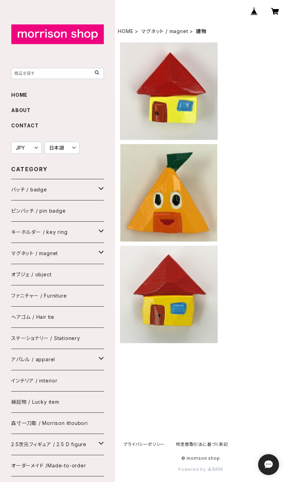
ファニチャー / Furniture (39, 296)
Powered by (193, 469)
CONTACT (25, 125)
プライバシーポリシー (144, 444)
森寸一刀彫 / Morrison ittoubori (49, 423)
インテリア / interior (34, 381)
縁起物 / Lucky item (35, 402)
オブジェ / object (31, 274)
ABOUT (21, 110)
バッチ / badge (29, 189)
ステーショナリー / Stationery (45, 338)
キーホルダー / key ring (39, 232)
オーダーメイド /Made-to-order (48, 465)
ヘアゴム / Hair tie (32, 317)
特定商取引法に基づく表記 (202, 444)
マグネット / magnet (164, 31)
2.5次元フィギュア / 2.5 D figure (48, 444)
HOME (125, 31)
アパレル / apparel (33, 359)
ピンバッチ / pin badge (38, 211)
